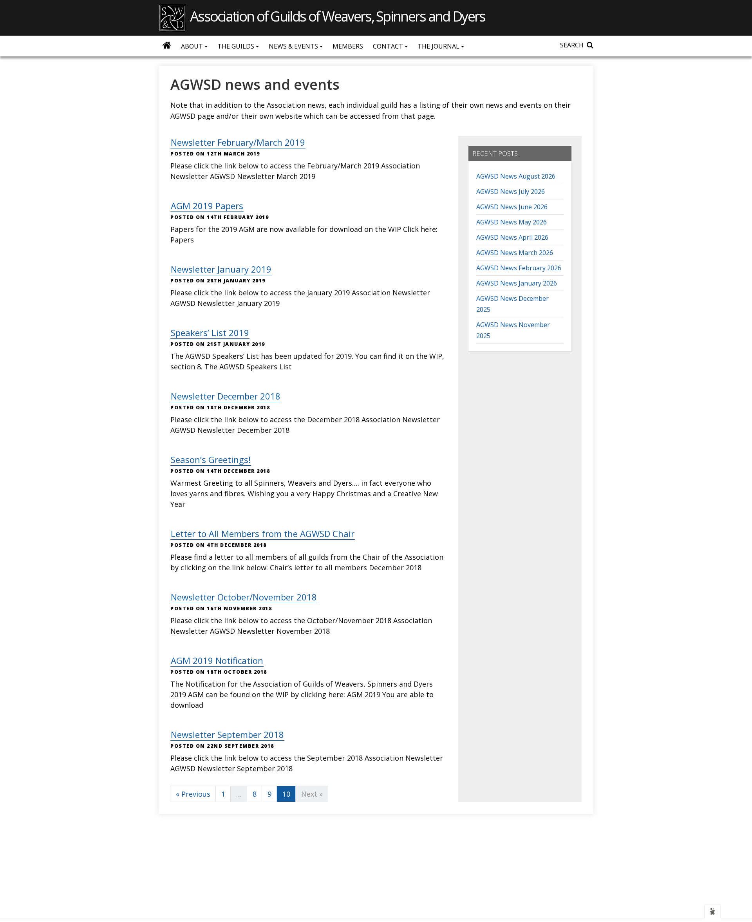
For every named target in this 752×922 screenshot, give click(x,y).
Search (572, 45)
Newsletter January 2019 (221, 269)
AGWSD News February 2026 (518, 268)
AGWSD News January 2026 (516, 283)
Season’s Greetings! (211, 459)
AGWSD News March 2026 (514, 252)
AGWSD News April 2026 (512, 237)
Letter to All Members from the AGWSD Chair (262, 533)
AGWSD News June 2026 (512, 206)
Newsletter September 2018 (227, 734)
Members (348, 46)
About (192, 46)
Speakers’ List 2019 (210, 332)
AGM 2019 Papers (207, 206)
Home (167, 45)
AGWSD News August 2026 (515, 176)
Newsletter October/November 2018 (244, 597)
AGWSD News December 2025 (512, 304)
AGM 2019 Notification (217, 660)
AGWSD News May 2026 (511, 222)
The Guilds (236, 46)
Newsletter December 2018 (225, 396)
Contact (389, 46)
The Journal (439, 46)
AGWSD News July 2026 (510, 191)
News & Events (294, 46)
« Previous (193, 794)
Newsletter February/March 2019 (238, 142)
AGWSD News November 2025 (513, 330)
